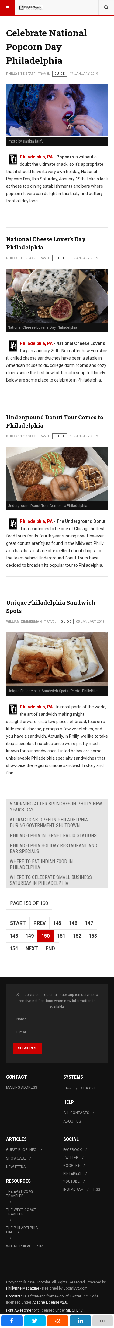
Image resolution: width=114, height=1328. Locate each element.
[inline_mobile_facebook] (12, 1320)
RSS (96, 1189)
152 (77, 936)
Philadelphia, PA (36, 156)
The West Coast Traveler (21, 1212)
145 (57, 923)
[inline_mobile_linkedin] (80, 1320)
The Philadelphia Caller (22, 1230)
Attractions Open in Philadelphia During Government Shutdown (49, 822)
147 (89, 923)
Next (32, 948)
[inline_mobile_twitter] (35, 1320)
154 (14, 948)
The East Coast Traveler (20, 1193)
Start (18, 923)
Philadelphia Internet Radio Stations (53, 835)
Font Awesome (18, 1310)
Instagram (73, 1189)
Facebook (72, 1150)
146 (73, 923)
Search (88, 1088)
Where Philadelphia (24, 1246)
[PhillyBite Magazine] (31, 7)
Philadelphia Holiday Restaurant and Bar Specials (53, 848)
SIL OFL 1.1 (75, 1310)
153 (93, 936)
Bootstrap (14, 1296)
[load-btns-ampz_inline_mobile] (102, 1320)
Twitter (70, 1158)
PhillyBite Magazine (22, 1288)
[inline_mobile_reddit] (57, 1320)
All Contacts (76, 1113)
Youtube (71, 1181)
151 (61, 936)
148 (14, 936)
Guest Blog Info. (21, 1150)
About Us (72, 1121)
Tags (67, 1088)
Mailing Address (21, 1087)
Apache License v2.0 (49, 1302)
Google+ (71, 1165)
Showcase (16, 1158)
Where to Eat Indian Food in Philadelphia (41, 864)
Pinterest (72, 1173)
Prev (39, 923)
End (50, 948)
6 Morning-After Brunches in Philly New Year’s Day (56, 806)
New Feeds (16, 1167)
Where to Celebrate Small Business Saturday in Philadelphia (51, 880)
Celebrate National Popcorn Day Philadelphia (46, 46)
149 (30, 936)
